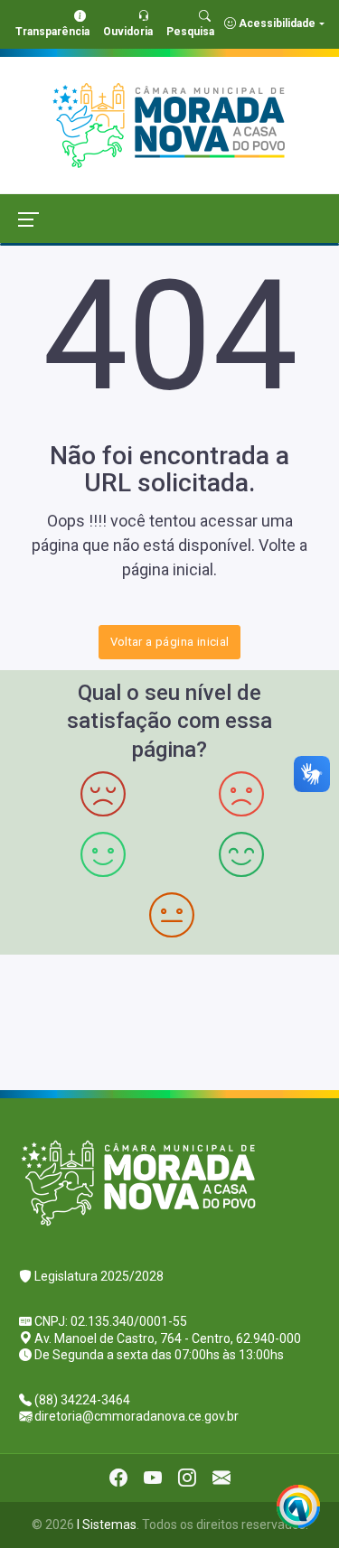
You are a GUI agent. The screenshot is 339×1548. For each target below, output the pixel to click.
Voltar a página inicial (170, 641)
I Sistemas (107, 1524)
